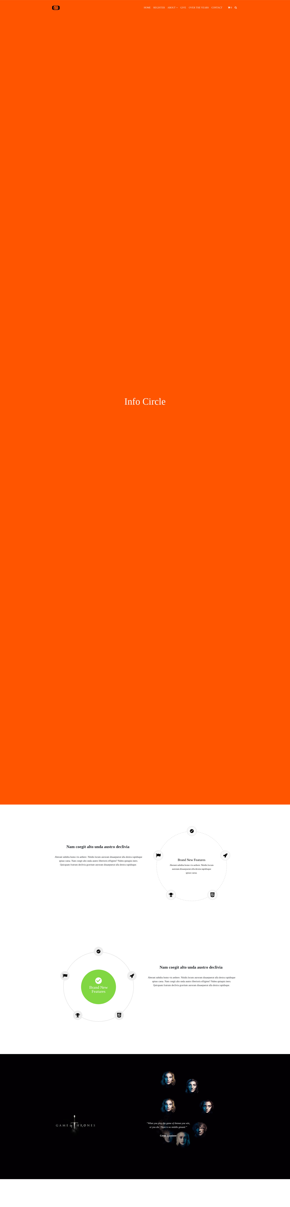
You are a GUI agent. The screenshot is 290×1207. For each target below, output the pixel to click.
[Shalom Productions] (56, 7)
